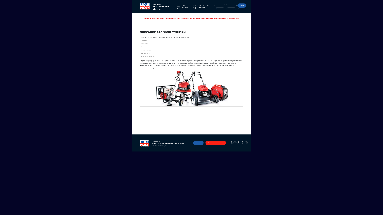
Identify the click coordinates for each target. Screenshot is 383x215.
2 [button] (183, 126)
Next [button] (212, 126)
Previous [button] (170, 126)
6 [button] (194, 126)
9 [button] (203, 126)
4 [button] (189, 126)
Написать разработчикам (215, 143)
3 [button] (186, 126)
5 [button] (191, 126)
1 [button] (180, 126)
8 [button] (200, 126)
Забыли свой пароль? (232, 9)
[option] (191, 67)
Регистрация (220, 9)
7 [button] (197, 126)
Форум (198, 143)
